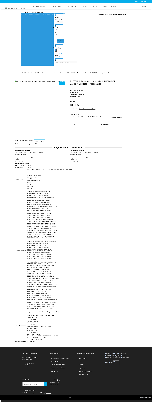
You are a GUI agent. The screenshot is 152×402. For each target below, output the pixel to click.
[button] (136, 6)
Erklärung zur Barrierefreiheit (60, 358)
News (136, 1)
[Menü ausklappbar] (7, 4)
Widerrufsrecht (83, 374)
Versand (48, 393)
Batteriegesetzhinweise (86, 371)
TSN (56, 32)
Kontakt (143, 1)
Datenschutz (82, 358)
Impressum (82, 368)
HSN (56, 28)
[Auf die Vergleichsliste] (60, 83)
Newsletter (54, 371)
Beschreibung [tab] (39, 141)
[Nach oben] (0, 401)
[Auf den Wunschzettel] (63, 83)
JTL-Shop (148, 397)
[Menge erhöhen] (93, 124)
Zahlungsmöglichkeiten (58, 365)
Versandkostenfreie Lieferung (87, 109)
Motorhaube (80, 94)
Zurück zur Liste (26, 73)
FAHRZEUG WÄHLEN (60, 41)
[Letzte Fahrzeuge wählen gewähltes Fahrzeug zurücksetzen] (66, 62)
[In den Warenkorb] (16, 79)
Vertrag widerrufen (29, 390)
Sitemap (81, 365)
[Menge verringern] (71, 124)
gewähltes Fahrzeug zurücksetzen (34, 12)
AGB (80, 361)
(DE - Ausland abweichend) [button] (93, 116)
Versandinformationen (58, 368)
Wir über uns (55, 361)
